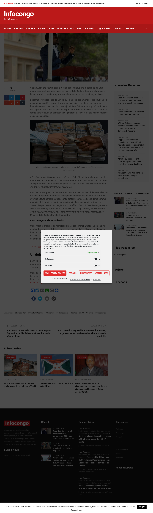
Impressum (97, 280)
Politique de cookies (61, 278)
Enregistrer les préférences (94, 273)
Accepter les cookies (55, 273)
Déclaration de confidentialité (80, 280)
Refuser (72, 273)
